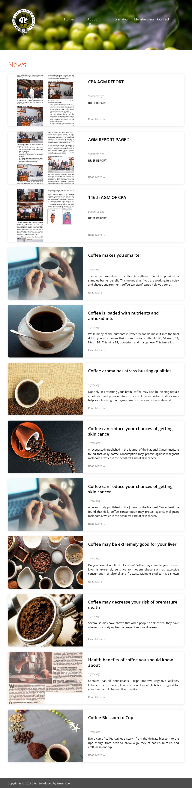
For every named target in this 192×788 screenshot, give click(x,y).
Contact (163, 19)
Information (120, 19)
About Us (92, 21)
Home (69, 19)
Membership (144, 19)
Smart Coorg (64, 783)
